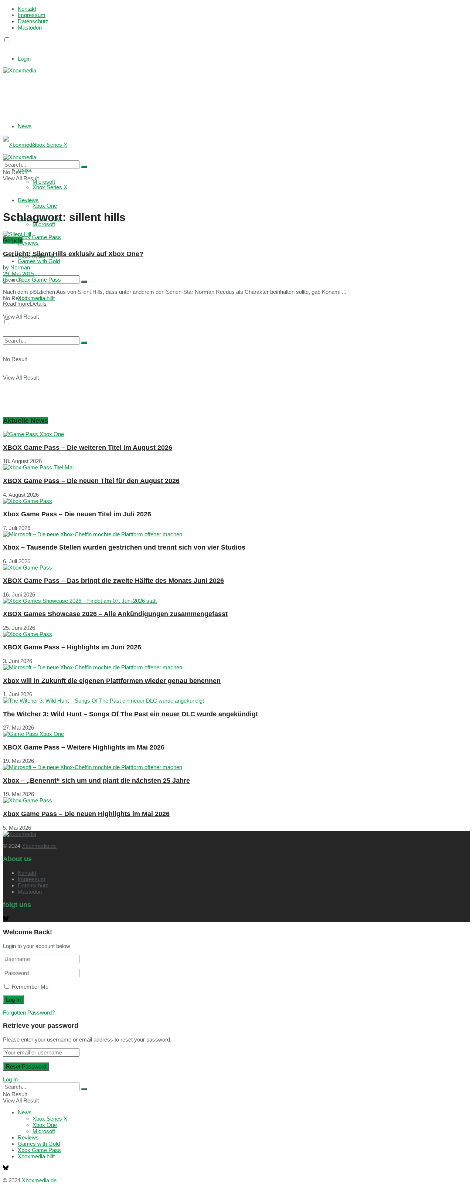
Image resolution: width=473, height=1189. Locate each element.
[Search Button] (84, 282)
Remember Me (30, 987)
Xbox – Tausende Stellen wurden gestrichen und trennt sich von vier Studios (124, 547)
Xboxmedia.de (39, 846)
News (25, 126)
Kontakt (27, 9)
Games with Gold (39, 261)
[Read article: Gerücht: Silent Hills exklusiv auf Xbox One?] (236, 234)
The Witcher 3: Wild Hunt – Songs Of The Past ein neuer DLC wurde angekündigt (130, 714)
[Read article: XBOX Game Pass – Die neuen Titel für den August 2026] (236, 467)
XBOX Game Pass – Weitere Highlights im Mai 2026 (83, 747)
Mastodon (30, 27)
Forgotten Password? (29, 1012)
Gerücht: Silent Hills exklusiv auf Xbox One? (73, 254)
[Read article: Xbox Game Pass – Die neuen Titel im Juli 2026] (236, 501)
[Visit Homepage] (19, 70)
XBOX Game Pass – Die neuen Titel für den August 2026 (91, 481)
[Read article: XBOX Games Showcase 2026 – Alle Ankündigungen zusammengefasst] (236, 601)
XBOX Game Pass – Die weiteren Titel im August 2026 (87, 447)
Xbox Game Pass (39, 237)
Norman (20, 267)
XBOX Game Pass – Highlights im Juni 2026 (72, 647)
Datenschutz (33, 21)
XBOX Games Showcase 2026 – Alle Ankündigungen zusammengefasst (115, 614)
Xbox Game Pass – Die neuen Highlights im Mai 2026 (86, 814)
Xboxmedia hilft (36, 298)
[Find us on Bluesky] (5, 47)
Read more (25, 303)
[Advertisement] (114, 92)
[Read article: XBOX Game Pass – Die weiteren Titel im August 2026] (236, 434)
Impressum (31, 15)
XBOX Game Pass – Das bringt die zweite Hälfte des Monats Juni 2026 (113, 580)
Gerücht (13, 240)
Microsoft (44, 224)
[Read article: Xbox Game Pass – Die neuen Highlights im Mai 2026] (236, 800)
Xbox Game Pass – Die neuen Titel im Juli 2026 (77, 514)
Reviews (28, 243)
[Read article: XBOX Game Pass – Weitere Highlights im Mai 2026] (236, 734)
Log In (10, 1079)
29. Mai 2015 (18, 274)
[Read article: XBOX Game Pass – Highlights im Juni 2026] (236, 634)
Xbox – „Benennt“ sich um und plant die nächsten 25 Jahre (96, 780)
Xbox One (45, 206)
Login (24, 58)
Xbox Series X (50, 145)
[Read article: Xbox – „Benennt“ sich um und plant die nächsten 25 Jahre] (236, 767)
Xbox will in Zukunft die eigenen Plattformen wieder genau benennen (112, 680)
